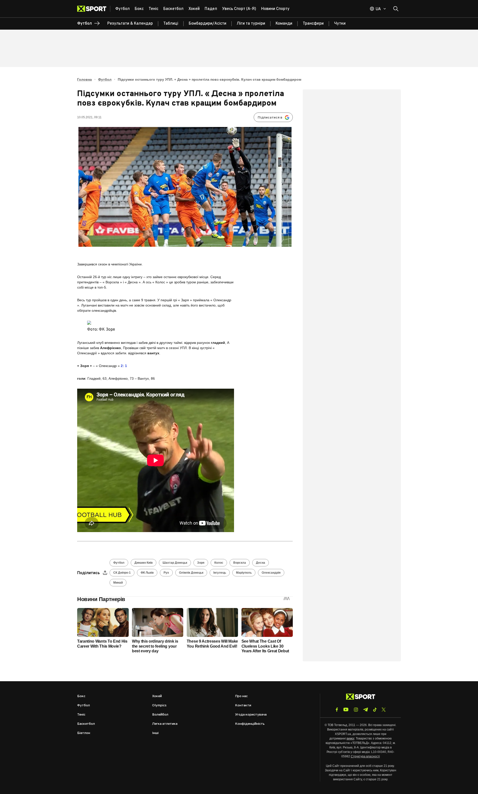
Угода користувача (251, 715)
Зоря (200, 562)
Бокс (81, 696)
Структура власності (365, 756)
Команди (284, 23)
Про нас (241, 696)
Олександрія (271, 572)
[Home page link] (93, 9)
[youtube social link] (346, 709)
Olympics (159, 705)
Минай (118, 582)
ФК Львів (147, 572)
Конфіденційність (250, 724)
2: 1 (124, 366)
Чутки (340, 23)
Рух (166, 572)
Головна (84, 79)
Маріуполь (244, 572)
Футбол (105, 79)
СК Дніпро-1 (122, 572)
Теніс (81, 715)
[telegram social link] (365, 710)
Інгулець (219, 572)
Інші (155, 733)
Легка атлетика (165, 724)
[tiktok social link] (375, 710)
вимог (350, 738)
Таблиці (170, 23)
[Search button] (396, 9)
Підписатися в (270, 118)
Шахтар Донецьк (175, 562)
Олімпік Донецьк (191, 572)
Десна (260, 562)
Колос (218, 562)
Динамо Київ (143, 562)
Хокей (157, 696)
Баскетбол (86, 724)
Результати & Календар (130, 23)
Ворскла (239, 562)
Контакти (243, 705)
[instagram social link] (356, 710)
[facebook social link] (337, 710)
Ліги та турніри (251, 23)
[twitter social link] (384, 710)
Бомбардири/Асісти (207, 23)
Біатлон (83, 733)
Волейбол (160, 715)
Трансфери (313, 23)
